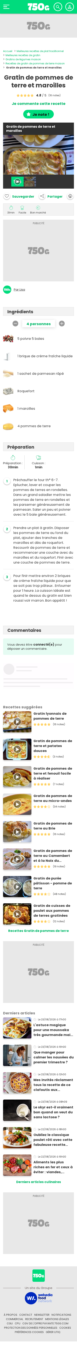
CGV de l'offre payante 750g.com (45, 1323)
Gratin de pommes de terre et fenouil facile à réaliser (52, 773)
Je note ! (40, 114)
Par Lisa (19, 290)
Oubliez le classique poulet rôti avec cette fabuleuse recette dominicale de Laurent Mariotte (53, 1139)
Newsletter (41, 1315)
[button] (51, 196)
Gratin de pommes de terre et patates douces (52, 746)
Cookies (65, 1327)
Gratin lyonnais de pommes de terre (50, 716)
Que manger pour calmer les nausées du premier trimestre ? (53, 1057)
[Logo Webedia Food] (38, 1298)
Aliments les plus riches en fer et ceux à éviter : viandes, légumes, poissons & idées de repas (53, 1167)
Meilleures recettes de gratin (23, 55)
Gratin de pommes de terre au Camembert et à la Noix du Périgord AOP (52, 855)
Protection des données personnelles (30, 1327)
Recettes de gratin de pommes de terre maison (35, 63)
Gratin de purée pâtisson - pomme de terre (52, 883)
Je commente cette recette (39, 104)
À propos (10, 1315)
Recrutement (34, 1319)
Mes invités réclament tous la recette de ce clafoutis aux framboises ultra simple (53, 1085)
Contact (25, 1315)
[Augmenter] (62, 323)
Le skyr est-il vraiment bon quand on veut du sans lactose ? (53, 1112)
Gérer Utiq (53, 1332)
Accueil (7, 51)
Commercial (14, 1319)
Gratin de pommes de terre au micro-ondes (52, 798)
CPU (17, 1323)
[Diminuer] (15, 323)
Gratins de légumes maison (23, 59)
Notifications (61, 1315)
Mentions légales (57, 1319)
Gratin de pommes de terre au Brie (52, 826)
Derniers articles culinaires (38, 1182)
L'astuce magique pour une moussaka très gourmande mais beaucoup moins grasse (52, 1030)
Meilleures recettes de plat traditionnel (40, 51)
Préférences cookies (29, 1332)
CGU (10, 1323)
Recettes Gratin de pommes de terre (38, 931)
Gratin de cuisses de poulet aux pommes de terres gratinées (51, 910)
